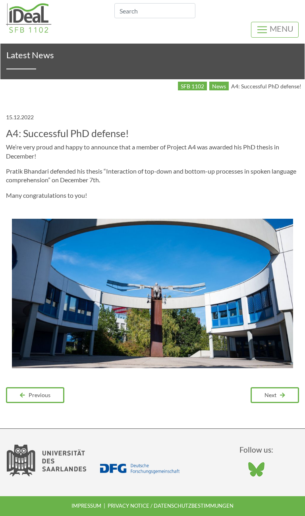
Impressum (86, 506)
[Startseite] (29, 17)
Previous (37, 395)
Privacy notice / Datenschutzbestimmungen (171, 506)
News (219, 86)
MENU (280, 28)
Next (272, 395)
